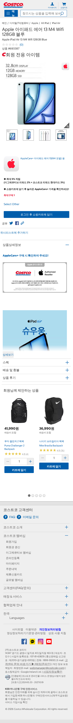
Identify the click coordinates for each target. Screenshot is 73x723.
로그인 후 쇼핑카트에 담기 (36, 214)
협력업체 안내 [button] (12, 605)
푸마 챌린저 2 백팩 (14, 441)
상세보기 (8, 354)
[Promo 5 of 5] (44, 496)
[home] (13, 5)
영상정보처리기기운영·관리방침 (26, 633)
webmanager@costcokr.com (47, 668)
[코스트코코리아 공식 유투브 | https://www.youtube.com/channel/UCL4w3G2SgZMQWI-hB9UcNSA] (49, 642)
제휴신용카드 (14, 574)
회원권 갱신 (13, 547)
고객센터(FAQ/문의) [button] (17, 588)
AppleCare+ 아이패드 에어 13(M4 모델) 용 (42, 158)
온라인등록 (13, 558)
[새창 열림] (8, 678)
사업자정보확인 (52, 671)
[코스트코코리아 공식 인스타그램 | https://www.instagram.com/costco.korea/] (41, 642)
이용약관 (31, 629)
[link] (11, 223)
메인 (4, 23)
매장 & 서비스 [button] (12, 596)
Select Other (11, 204)
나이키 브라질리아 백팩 (51, 441)
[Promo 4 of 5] (40, 496)
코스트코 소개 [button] (12, 527)
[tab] (36, 527)
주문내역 (11, 569)
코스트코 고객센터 (18, 509)
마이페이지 (13, 563)
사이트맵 (17, 629)
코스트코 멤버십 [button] (14, 536)
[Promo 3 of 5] (36, 496)
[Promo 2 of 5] (32, 496)
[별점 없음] (11, 44)
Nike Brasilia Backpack (51, 445)
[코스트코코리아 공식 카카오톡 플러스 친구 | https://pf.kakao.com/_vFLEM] (33, 642)
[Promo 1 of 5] (29, 496)
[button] (63, 13)
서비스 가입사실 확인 (16, 702)
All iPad (45, 23)
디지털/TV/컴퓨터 (19, 23)
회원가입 (11, 541)
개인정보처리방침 (50, 629)
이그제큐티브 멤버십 (18, 552)
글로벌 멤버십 (14, 580)
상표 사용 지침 (57, 633)
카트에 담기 (19, 470)
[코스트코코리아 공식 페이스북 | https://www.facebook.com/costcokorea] (24, 642)
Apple (34, 23)
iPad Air (56, 23)
